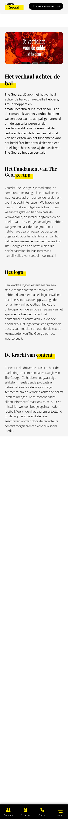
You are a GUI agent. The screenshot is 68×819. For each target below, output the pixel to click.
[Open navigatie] (60, 810)
